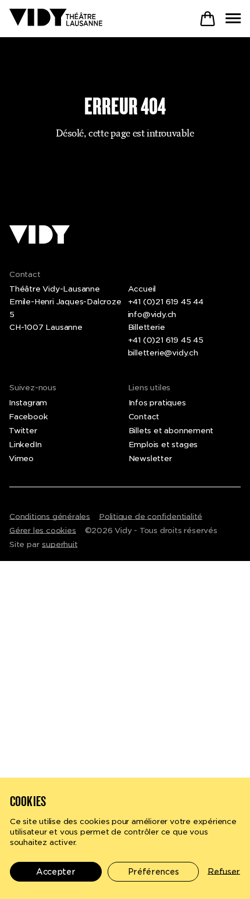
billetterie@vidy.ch (163, 352)
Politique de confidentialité (150, 516)
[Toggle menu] (233, 18)
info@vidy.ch (152, 314)
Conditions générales (49, 516)
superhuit (59, 544)
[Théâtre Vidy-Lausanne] (55, 18)
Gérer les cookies (42, 530)
